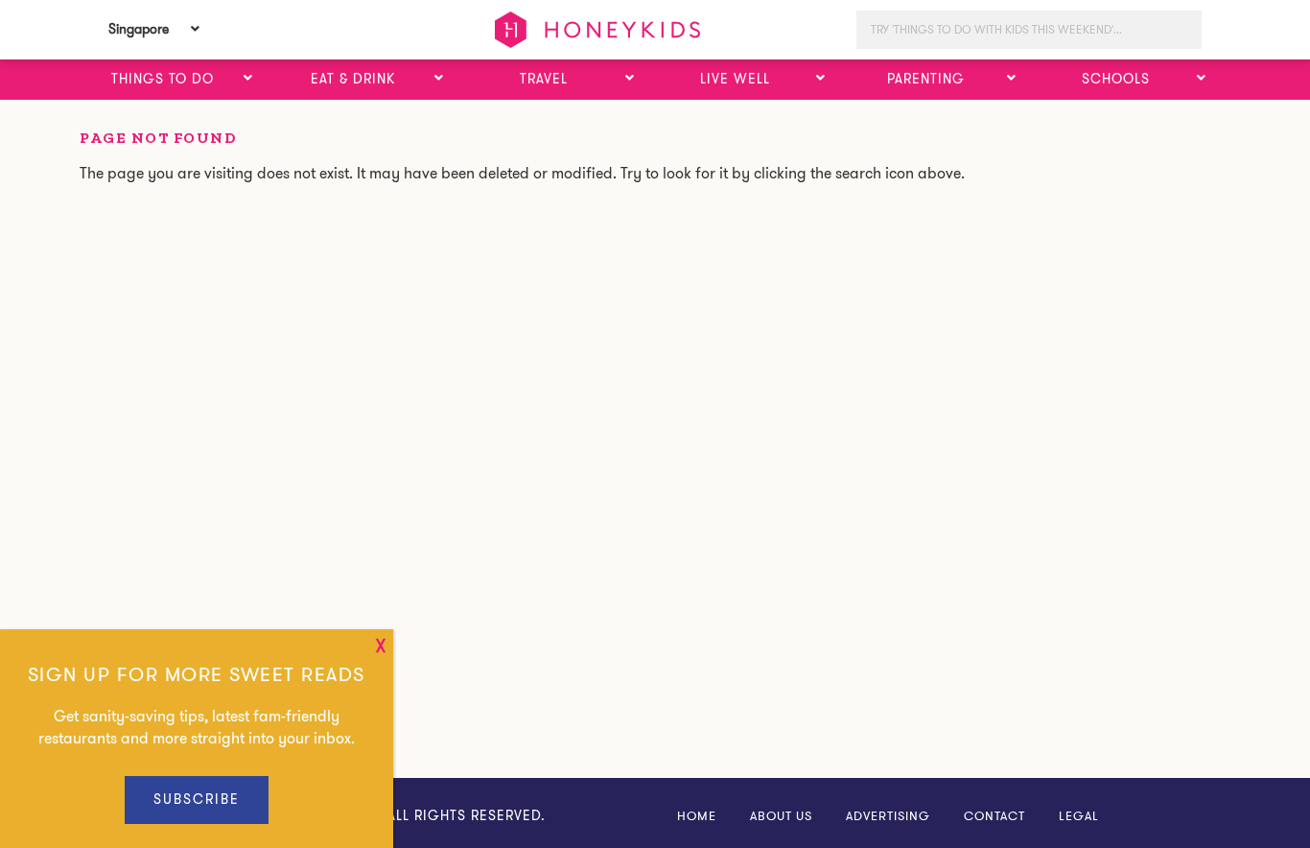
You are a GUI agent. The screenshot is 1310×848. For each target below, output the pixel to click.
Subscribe (196, 799)
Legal (1079, 816)
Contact (994, 816)
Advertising (888, 816)
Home (696, 816)
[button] (248, 78)
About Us (781, 816)
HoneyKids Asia (597, 30)
